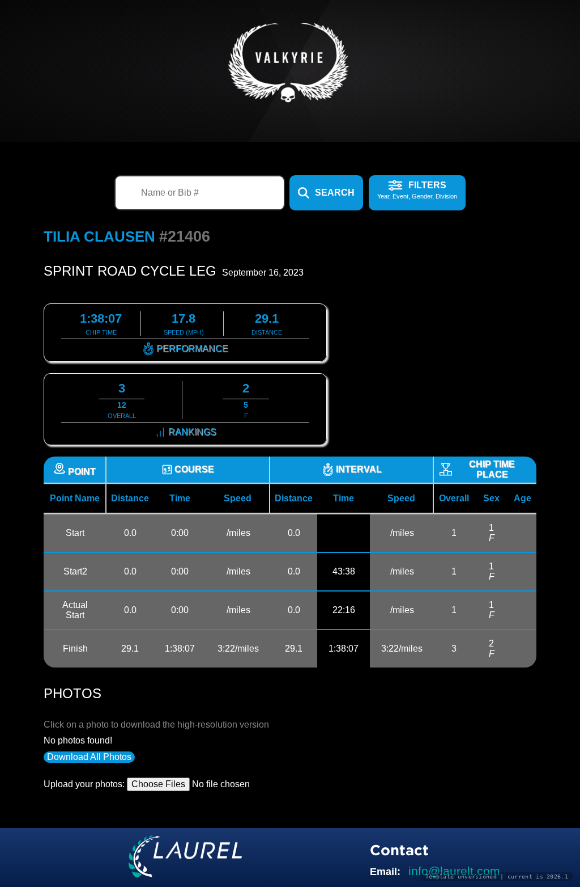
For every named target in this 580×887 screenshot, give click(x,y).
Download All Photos (89, 757)
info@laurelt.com (454, 870)
